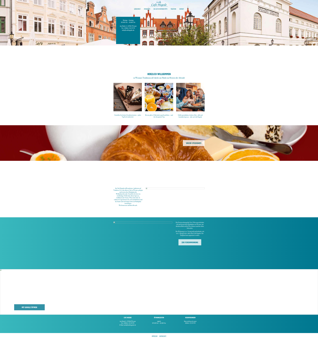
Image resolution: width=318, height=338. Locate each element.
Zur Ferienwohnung (190, 242)
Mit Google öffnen (29, 307)
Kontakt (181, 9)
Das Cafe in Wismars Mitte (160, 9)
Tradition (173, 9)
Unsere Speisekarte (193, 143)
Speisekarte (147, 9)
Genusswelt (137, 9)
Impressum (154, 336)
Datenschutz (162, 336)
